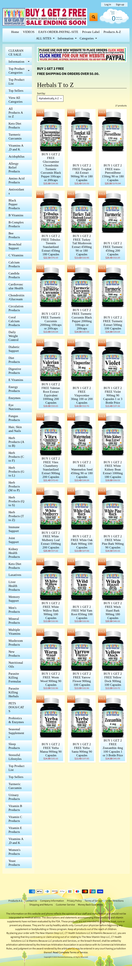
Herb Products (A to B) (16, 441)
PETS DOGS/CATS (16, 707)
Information (67, 38)
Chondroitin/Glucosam (16, 297)
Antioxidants (16, 191)
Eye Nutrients (15, 407)
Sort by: (41, 93)
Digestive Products (15, 370)
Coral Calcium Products (14, 321)
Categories (89, 38)
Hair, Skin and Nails (15, 429)
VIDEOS (28, 32)
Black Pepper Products (14, 204)
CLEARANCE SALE (16, 52)
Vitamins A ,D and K (16, 147)
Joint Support (14, 540)
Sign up (120, 4)
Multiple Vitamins (14, 631)
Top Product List (16, 81)
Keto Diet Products (15, 125)
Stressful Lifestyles (15, 757)
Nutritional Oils (16, 664)
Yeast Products (14, 862)
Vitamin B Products (15, 808)
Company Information (52, 901)
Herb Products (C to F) (16, 456)
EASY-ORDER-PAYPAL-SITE (58, 32)
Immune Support (14, 529)
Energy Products (14, 389)
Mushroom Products (16, 642)
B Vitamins (16, 215)
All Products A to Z (16, 112)
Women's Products (14, 851)
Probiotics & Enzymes (16, 720)
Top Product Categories (20, 71)
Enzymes (14, 398)
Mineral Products (14, 620)
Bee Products (14, 235)
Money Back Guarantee (90, 904)
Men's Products (14, 609)
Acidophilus (16, 156)
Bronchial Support (15, 246)
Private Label (91, 32)
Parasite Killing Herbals (14, 692)
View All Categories (16, 99)
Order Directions (115, 901)
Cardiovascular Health (16, 286)
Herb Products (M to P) (14, 486)
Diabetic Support (14, 349)
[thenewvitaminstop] (45, 17)
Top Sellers (16, 90)
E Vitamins (16, 380)
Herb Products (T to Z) (16, 516)
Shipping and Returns (41, 904)
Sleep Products (14, 746)
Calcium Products (14, 264)
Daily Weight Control (14, 336)
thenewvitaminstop (64, 957)
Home (15, 32)
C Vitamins (16, 255)
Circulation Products (16, 308)
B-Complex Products (16, 224)
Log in (107, 4)
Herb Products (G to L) (16, 471)
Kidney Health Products (14, 552)
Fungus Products (14, 418)
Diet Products (14, 359)
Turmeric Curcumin (15, 136)
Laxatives (15, 575)
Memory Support (14, 598)
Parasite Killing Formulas (15, 677)
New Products (14, 653)
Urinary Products (14, 797)
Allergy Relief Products (14, 167)
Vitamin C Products (15, 819)
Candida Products (14, 275)
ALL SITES (45, 38)
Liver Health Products (14, 585)
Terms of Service (94, 901)
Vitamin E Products (15, 829)
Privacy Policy (74, 901)
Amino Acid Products (16, 180)
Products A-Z (112, 32)
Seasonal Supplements (16, 733)
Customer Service (65, 904)
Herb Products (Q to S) (16, 501)
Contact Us (31, 901)
